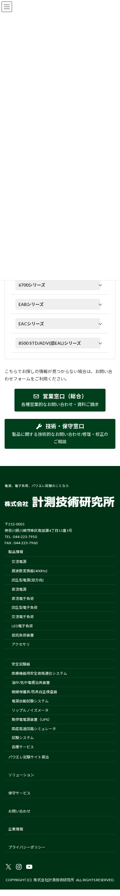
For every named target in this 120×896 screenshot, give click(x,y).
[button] (60, 285)
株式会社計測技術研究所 (54, 880)
